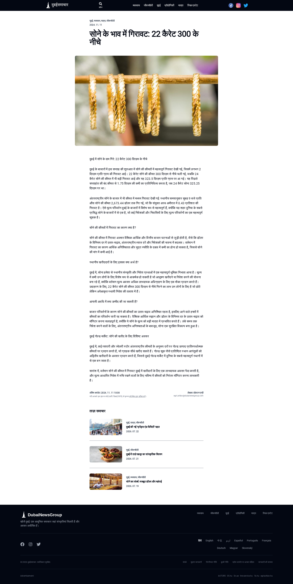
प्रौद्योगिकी (169, 5)
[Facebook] (22, 544)
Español (238, 540)
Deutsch (221, 548)
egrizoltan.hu (267, 576)
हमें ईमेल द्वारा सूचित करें (137, 396)
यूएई (158, 5)
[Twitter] (39, 544)
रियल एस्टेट (192, 5)
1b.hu (256, 576)
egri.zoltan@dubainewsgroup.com (188, 396)
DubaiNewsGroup (45, 515)
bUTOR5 (222, 576)
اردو (228, 540)
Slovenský (247, 548)
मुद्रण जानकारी (196, 562)
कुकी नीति (224, 562)
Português (252, 540)
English (209, 540)
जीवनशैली (148, 5)
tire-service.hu (246, 576)
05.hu (229, 576)
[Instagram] (30, 544)
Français (266, 540)
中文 (219, 540)
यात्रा (180, 5)
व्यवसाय (136, 5)
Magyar (234, 548)
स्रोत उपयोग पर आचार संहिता (243, 562)
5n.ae (236, 576)
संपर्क (185, 562)
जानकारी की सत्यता (265, 562)
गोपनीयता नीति (211, 562)
